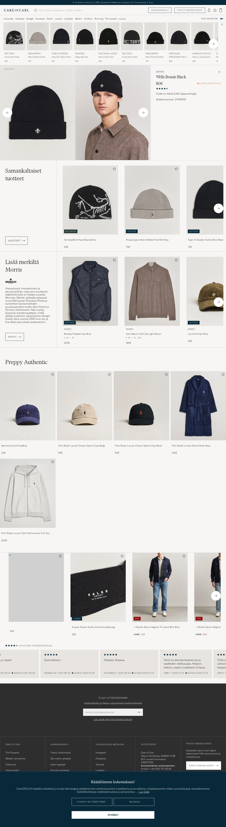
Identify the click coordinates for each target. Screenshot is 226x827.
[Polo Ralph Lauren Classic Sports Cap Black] (141, 442)
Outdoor (88, 18)
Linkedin (100, 770)
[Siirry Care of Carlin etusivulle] (16, 10)
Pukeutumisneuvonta (189, 10)
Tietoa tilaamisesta (60, 752)
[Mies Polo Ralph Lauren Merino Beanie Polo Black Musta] (108, 36)
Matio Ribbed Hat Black (155, 57)
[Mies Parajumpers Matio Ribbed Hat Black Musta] (155, 36)
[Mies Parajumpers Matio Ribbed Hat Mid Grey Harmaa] (38, 36)
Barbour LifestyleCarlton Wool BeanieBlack (202, 57)
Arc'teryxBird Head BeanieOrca (12, 57)
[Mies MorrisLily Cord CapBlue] (28, 405)
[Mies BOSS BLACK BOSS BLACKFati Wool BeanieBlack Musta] (179, 36)
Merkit (78, 18)
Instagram (101, 752)
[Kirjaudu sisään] (209, 10)
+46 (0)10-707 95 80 (160, 768)
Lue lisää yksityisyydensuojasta (113, 720)
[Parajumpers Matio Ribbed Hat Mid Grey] (152, 236)
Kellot (50, 18)
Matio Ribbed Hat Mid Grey (36, 57)
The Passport (12, 752)
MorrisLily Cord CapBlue (14, 445)
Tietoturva (10, 764)
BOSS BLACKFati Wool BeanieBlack (177, 57)
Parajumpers (34, 53)
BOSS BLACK (174, 53)
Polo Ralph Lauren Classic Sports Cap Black (138, 445)
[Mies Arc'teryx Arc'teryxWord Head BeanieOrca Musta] (132, 36)
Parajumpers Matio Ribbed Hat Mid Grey (147, 239)
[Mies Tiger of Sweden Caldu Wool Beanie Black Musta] (61, 36)
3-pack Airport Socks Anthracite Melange (93, 627)
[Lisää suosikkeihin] (113, 169)
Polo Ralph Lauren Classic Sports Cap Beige (81, 445)
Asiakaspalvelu (160, 10)
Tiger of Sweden (60, 53)
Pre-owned (110, 18)
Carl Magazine (209, 19)
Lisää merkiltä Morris (22, 265)
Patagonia (79, 53)
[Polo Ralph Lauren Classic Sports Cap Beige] (85, 442)
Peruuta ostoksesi (59, 770)
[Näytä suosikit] (215, 10)
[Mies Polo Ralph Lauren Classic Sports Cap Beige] (85, 405)
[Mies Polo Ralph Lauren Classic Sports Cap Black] (141, 405)
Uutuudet (8, 18)
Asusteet (40, 18)
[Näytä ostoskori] (220, 10)
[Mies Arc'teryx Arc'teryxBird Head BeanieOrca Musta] (14, 36)
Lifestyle (68, 18)
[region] (113, 664)
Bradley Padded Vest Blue (77, 333)
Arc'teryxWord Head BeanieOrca (129, 57)
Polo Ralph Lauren (108, 53)
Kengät (30, 18)
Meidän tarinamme (15, 758)
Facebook (101, 758)
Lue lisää (144, 791)
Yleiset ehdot (12, 770)
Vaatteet (19, 18)
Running (99, 18)
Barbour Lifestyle (202, 53)
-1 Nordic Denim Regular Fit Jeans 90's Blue (157, 627)
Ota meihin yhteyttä (60, 758)
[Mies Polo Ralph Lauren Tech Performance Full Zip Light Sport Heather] (28, 493)
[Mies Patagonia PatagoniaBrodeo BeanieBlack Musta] (85, 36)
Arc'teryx (9, 53)
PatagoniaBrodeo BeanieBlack (81, 57)
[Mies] (36, 587)
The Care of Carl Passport (113, 2)
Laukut (58, 18)
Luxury (121, 18)
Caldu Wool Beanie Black (61, 57)
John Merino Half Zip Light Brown (143, 333)
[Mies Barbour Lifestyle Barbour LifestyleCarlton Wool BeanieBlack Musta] (202, 36)
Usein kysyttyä (57, 764)
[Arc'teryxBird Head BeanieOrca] (90, 236)
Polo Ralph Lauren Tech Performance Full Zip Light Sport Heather (25, 533)
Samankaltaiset (23, 174)
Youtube (100, 764)
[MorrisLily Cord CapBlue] (28, 442)
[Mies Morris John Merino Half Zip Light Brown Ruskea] (152, 291)
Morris (160, 72)
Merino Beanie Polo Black (106, 57)
